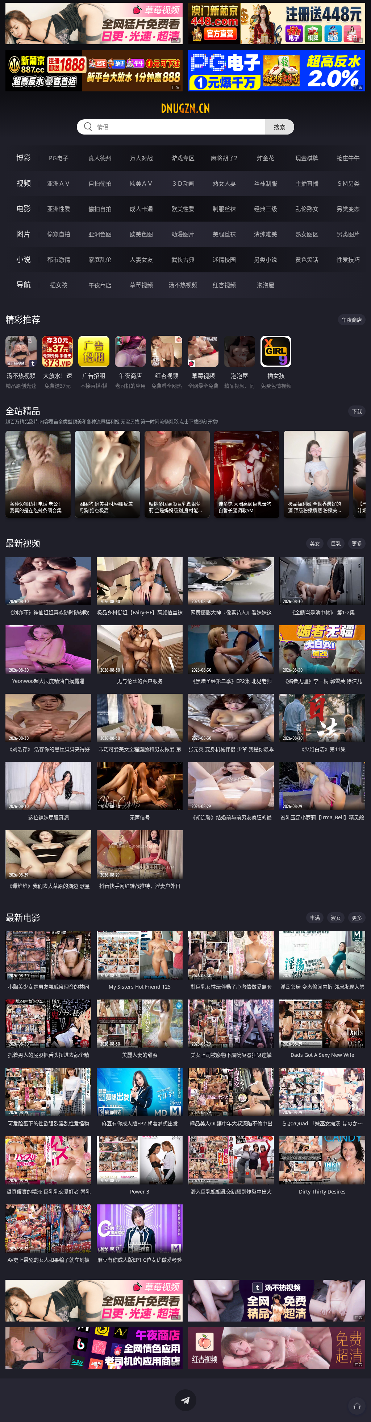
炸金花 (265, 158)
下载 (357, 411)
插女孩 (58, 285)
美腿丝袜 (224, 234)
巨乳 (336, 543)
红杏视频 (224, 285)
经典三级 (265, 209)
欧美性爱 (183, 209)
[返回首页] (357, 1406)
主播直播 (306, 183)
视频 (23, 183)
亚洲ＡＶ (58, 183)
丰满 (315, 917)
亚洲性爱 (58, 209)
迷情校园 (224, 260)
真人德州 (100, 158)
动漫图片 (183, 234)
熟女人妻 (224, 183)
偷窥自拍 (58, 234)
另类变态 (348, 209)
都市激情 (58, 260)
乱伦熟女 (306, 209)
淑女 (336, 917)
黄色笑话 (306, 260)
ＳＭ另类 (348, 183)
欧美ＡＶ (141, 183)
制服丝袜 (224, 209)
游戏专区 (183, 158)
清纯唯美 (265, 234)
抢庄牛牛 (348, 158)
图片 (23, 234)
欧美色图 (141, 234)
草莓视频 (141, 285)
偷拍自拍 (100, 209)
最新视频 (22, 543)
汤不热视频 (182, 285)
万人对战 (141, 158)
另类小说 (265, 260)
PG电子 (58, 158)
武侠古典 (183, 260)
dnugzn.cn (185, 108)
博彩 (23, 158)
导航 (23, 285)
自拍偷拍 (100, 183)
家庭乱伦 (100, 260)
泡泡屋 (265, 285)
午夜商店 (100, 285)
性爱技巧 (348, 260)
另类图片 (348, 234)
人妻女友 (141, 260)
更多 (357, 543)
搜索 (279, 127)
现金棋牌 (306, 158)
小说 (23, 259)
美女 (315, 543)
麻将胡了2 (224, 158)
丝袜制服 (265, 183)
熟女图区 (306, 234)
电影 (23, 209)
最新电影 (22, 917)
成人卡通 (141, 209)
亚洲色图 (100, 234)
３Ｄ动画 (183, 183)
